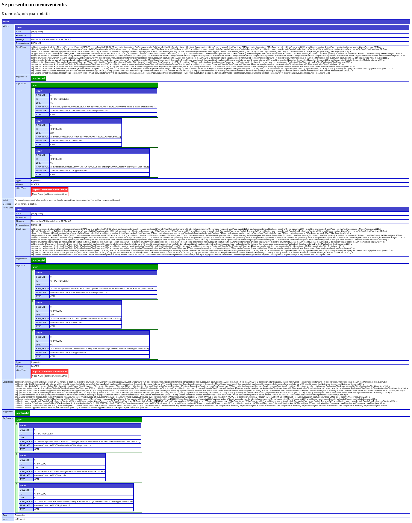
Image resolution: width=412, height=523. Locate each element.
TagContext (21, 84)
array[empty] (39, 78)
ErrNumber (21, 36)
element (19, 184)
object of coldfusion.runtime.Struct (50, 190)
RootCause (8, 208)
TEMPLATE (41, 111)
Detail (18, 32)
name (5, 519)
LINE (38, 103)
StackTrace (21, 47)
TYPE (38, 114)
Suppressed (21, 77)
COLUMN (40, 95)
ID (37, 99)
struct (6, 22)
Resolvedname (22, 43)
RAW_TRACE (42, 107)
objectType (21, 188)
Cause (6, 26)
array (35, 85)
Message (20, 39)
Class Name (37, 194)
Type (18, 180)
